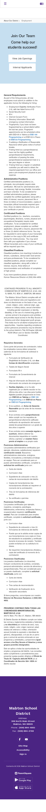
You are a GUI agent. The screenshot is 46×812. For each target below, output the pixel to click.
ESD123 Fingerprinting (21, 139)
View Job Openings (22, 58)
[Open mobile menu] (5, 4)
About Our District (11, 20)
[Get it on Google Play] (23, 780)
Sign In (23, 754)
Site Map (23, 746)
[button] (41, 4)
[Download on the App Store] (23, 787)
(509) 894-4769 (26, 731)
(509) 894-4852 (27, 727)
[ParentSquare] (23, 773)
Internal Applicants (22, 67)
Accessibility (23, 750)
